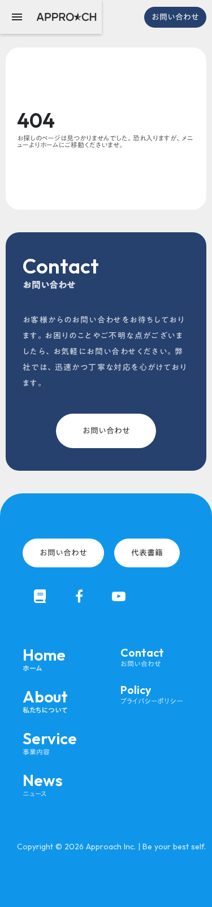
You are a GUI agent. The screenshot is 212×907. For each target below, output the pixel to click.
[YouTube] (119, 596)
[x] (40, 596)
